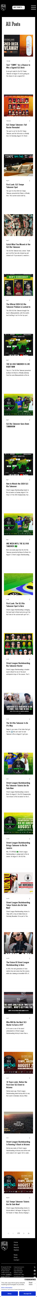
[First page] (8, 1233)
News (15, 1255)
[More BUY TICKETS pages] (23, 7)
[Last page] (28, 1233)
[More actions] (30, 61)
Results (16, 1247)
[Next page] (24, 1233)
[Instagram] (35, 1274)
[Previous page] (13, 1233)
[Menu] (33, 7)
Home (16, 1242)
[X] (35, 1267)
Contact (16, 1260)
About (16, 1245)
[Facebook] (35, 1270)
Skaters (16, 1250)
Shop (15, 1257)
